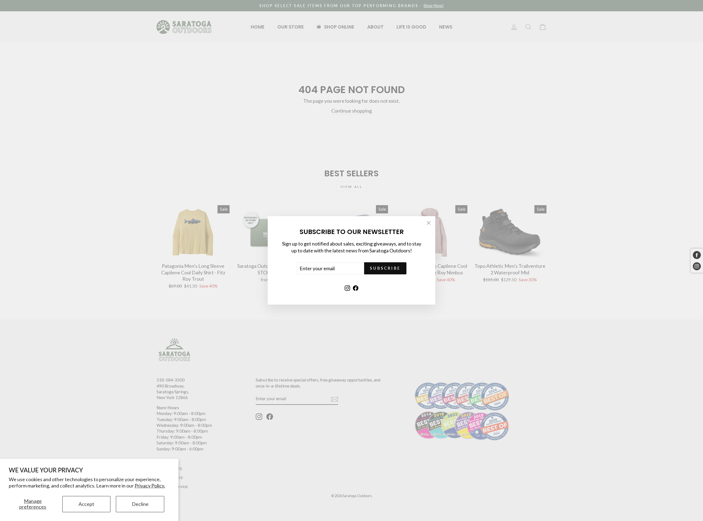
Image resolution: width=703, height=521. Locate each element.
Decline (140, 504)
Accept (86, 504)
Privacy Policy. (150, 486)
